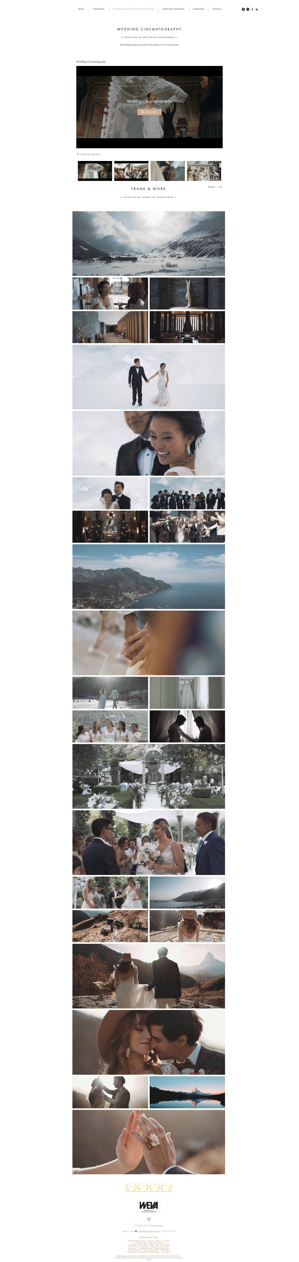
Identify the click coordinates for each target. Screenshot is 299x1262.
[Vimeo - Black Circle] (243, 9)
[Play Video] (95, 171)
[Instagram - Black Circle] (247, 9)
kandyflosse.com (156, 1225)
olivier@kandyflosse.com (149, 1231)
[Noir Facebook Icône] (252, 9)
